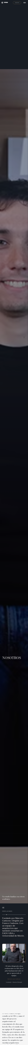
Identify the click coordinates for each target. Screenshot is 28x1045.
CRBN (6, 2)
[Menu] (24, 2)
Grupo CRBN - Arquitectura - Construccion (6, 3)
